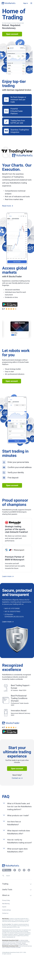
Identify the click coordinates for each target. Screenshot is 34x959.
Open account (12, 34)
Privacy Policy (6, 900)
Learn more (7, 576)
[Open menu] (31, 3)
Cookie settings (6, 910)
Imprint (4, 906)
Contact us (16, 778)
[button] (12, 3)
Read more (6, 206)
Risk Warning (6, 903)
